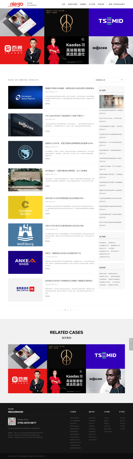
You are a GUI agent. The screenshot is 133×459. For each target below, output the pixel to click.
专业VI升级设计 (93, 439)
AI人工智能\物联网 (75, 420)
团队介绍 (122, 420)
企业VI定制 (111, 248)
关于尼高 (92, 4)
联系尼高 (101, 4)
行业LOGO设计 (116, 282)
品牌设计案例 (72, 4)
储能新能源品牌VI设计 (76, 448)
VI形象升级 (92, 426)
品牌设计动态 (23, 80)
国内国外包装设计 (113, 273)
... (59, 310)
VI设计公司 (92, 423)
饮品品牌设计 (102, 242)
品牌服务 (83, 4)
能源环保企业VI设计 (75, 439)
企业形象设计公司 (104, 245)
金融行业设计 (73, 423)
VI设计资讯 (107, 426)
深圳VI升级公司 (115, 251)
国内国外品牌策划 (115, 276)
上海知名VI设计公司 (104, 257)
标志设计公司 (102, 248)
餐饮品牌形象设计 (74, 434)
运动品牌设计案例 (74, 445)
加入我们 (122, 429)
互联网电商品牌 (74, 431)
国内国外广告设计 (104, 276)
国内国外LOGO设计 (113, 285)
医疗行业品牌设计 (74, 437)
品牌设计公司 (92, 434)
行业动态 (106, 418)
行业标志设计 (102, 285)
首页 (63, 4)
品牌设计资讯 (107, 429)
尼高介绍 (122, 418)
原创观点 (106, 420)
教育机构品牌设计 (74, 426)
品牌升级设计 (92, 418)
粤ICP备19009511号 (40, 456)
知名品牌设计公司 (104, 251)
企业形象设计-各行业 (104, 282)
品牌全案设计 (92, 429)
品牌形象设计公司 (115, 245)
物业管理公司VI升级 (75, 442)
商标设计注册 (102, 273)
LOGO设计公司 (33, 80)
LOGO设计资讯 (108, 431)
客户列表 (122, 423)
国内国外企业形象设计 (114, 279)
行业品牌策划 (102, 279)
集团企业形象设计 (74, 418)
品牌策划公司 (111, 242)
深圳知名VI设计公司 (104, 254)
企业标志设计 (92, 420)
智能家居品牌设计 (74, 429)
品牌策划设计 (92, 431)
